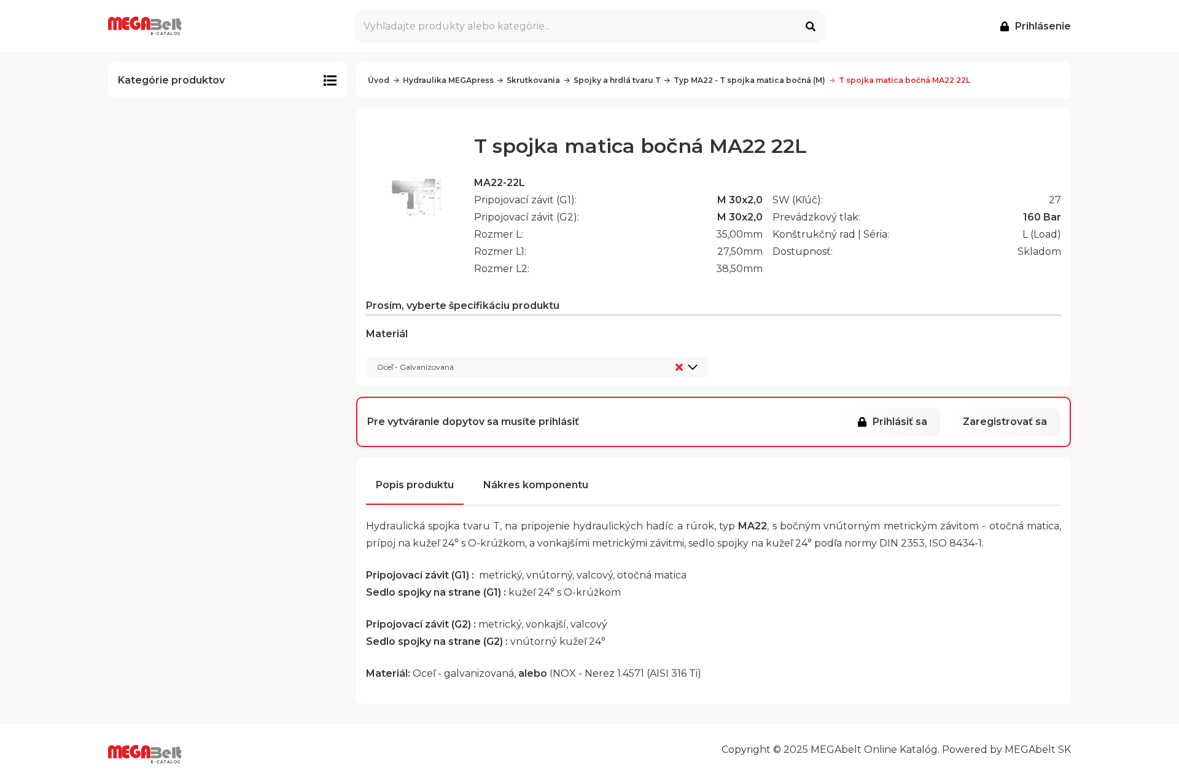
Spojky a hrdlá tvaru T (617, 80)
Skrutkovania (533, 80)
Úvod (378, 80)
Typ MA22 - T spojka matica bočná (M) (749, 80)
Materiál (410, 350)
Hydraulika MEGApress (448, 80)
